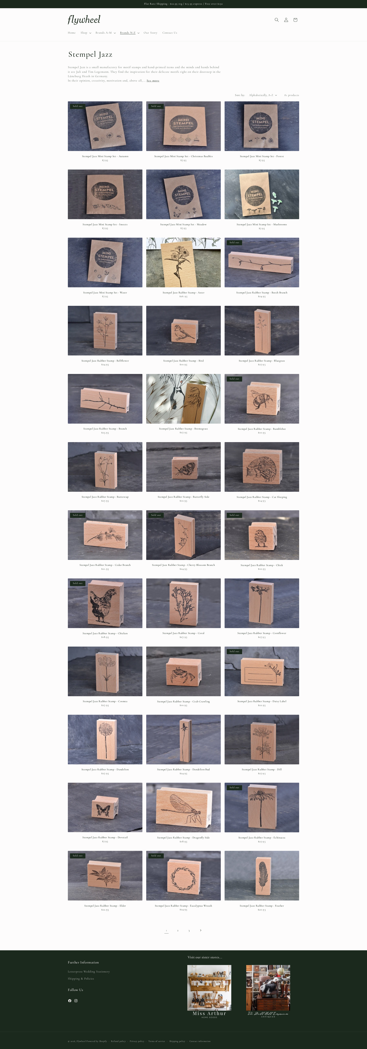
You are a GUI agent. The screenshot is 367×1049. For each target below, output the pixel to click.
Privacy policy (137, 1041)
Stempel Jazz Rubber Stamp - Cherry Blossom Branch (183, 565)
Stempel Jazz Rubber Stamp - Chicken (105, 633)
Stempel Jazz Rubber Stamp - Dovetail (105, 837)
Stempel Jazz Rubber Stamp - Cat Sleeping (262, 497)
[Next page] (200, 930)
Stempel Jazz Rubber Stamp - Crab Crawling (183, 701)
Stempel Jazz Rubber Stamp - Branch (105, 428)
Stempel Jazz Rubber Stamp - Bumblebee (262, 428)
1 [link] (166, 930)
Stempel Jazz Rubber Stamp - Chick (262, 565)
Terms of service (156, 1041)
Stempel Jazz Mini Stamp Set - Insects (105, 224)
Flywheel (81, 1041)
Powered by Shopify (96, 1041)
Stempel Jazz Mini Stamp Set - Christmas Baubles (183, 156)
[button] (85, 32)
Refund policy (118, 1041)
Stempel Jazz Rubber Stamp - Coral (183, 633)
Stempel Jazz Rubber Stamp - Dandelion (105, 769)
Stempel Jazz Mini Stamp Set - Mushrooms (262, 224)
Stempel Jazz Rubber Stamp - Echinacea (261, 837)
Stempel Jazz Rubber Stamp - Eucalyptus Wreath (183, 905)
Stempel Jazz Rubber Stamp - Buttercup (105, 496)
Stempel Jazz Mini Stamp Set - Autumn (105, 156)
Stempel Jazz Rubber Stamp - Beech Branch (261, 292)
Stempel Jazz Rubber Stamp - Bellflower (105, 360)
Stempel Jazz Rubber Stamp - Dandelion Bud (183, 769)
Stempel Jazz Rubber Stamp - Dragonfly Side (183, 837)
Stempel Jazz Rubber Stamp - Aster (184, 292)
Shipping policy (177, 1041)
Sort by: (240, 95)
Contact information (200, 1041)
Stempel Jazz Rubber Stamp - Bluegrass (262, 360)
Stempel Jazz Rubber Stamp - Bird (183, 360)
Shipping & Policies (81, 978)
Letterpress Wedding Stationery (89, 971)
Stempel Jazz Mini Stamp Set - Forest (262, 156)
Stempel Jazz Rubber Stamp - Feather (262, 905)
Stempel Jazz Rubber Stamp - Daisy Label (262, 701)
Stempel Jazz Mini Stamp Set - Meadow (183, 224)
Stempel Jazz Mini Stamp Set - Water (105, 292)
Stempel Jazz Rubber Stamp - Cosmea (105, 701)
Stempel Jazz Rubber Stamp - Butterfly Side (183, 496)
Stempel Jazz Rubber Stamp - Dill (262, 769)
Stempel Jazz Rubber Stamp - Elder (105, 905)
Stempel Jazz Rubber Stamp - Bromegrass (183, 428)
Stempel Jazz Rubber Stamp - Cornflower (261, 633)
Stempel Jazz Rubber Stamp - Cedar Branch (105, 565)
